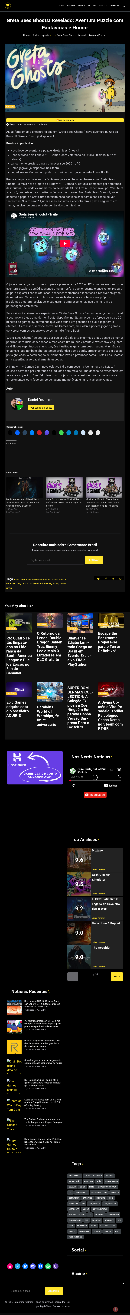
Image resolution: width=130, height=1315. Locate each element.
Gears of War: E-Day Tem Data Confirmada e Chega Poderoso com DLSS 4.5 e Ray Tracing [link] (43, 1102)
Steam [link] (55, 584)
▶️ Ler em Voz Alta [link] (65, 120)
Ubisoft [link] (107, 1231)
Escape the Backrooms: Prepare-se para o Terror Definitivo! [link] (109, 642)
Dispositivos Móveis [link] (107, 1187)
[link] (8, 4)
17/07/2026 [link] (29, 1010)
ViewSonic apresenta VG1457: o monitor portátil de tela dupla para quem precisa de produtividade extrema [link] (42, 1024)
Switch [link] (72, 1231)
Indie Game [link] (73, 1203)
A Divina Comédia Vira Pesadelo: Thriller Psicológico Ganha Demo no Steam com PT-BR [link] (111, 715)
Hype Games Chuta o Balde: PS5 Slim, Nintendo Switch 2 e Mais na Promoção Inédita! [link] (43, 1142)
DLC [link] (70, 1192)
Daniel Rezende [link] (40, 400)
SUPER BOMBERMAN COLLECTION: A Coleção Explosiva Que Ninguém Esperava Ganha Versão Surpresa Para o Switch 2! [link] (80, 707)
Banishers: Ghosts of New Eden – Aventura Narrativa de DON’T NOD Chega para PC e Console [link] (23, 502)
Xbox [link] (117, 1231)
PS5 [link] (86, 1220)
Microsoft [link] (74, 1209)
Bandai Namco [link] (111, 1181)
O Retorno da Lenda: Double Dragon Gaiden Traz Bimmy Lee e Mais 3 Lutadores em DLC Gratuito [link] (49, 646)
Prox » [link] (117, 976)
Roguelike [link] (96, 1220)
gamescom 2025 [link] (39, 579)
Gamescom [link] (26, 579)
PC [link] (41, 584)
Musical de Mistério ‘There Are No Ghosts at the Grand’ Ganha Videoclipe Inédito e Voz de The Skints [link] (103, 502)
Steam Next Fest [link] (107, 1226)
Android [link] (109, 1176)
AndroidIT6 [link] (41, 1010)
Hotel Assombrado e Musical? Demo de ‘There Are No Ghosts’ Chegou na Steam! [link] (64, 502)
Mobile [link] (86, 1209)
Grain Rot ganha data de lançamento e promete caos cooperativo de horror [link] (43, 1061)
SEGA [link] (71, 1226)
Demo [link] (16, 579)
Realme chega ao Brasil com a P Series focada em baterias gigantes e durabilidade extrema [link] (42, 1043)
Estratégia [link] (74, 1198)
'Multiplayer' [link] (75, 1176)
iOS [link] (83, 1203)
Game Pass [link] (87, 1198)
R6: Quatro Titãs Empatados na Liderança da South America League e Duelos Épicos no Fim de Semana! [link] (19, 655)
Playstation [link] (113, 1215)
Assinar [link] (94, 560)
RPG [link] (119, 1220)
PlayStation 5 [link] (75, 1220)
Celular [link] (72, 1187)
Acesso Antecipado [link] (93, 1176)
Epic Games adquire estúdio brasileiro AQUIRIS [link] (17, 709)
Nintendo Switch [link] (100, 1209)
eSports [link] (115, 1192)
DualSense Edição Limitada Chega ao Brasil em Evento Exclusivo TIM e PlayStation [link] (79, 651)
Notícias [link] (10, 107)
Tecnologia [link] (84, 1231)
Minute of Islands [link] (30, 584)
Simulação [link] (82, 1226)
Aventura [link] (88, 1181)
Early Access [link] (82, 1192)
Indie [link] (111, 1198)
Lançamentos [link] (110, 1203)
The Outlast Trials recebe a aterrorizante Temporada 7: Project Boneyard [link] (43, 1120)
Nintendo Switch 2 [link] (77, 1215)
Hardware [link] (100, 1198)
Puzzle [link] (47, 584)
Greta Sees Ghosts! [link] (57, 579)
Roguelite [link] (109, 1220)
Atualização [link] (74, 1181)
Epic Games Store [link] (99, 1192)
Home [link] (26, 35)
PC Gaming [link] (99, 1215)
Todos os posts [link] (41, 35)
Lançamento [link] (94, 1203)
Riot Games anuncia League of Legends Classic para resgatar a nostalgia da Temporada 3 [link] (42, 1083)
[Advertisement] (35, 806)
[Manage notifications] (115, 1309)
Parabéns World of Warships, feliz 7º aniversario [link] (48, 716)
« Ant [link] (72, 976)
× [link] (123, 1283)
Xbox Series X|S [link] (75, 1237)
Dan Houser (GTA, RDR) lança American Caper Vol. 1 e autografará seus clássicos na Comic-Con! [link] (42, 1004)
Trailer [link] (96, 1231)
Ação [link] (99, 1181)
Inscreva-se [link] (97, 794)
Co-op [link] (82, 1187)
